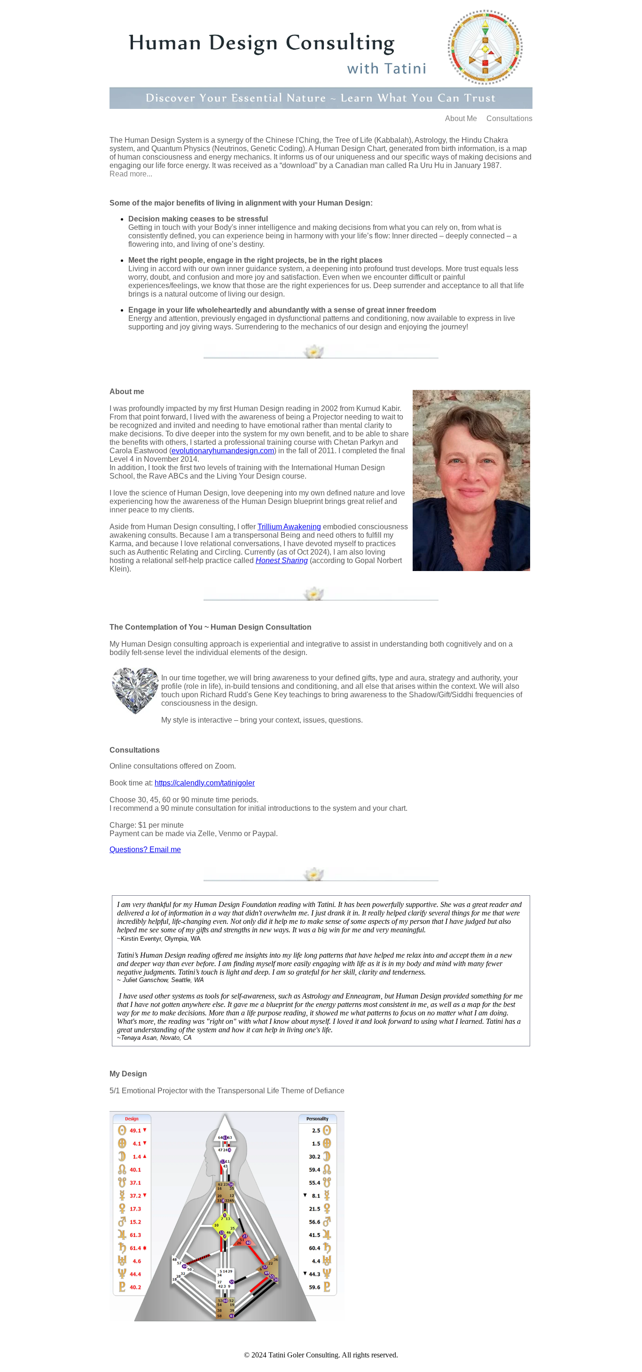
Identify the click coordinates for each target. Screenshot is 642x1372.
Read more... (131, 174)
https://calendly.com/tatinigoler (205, 783)
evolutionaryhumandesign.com (223, 451)
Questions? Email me (145, 850)
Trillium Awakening (289, 527)
